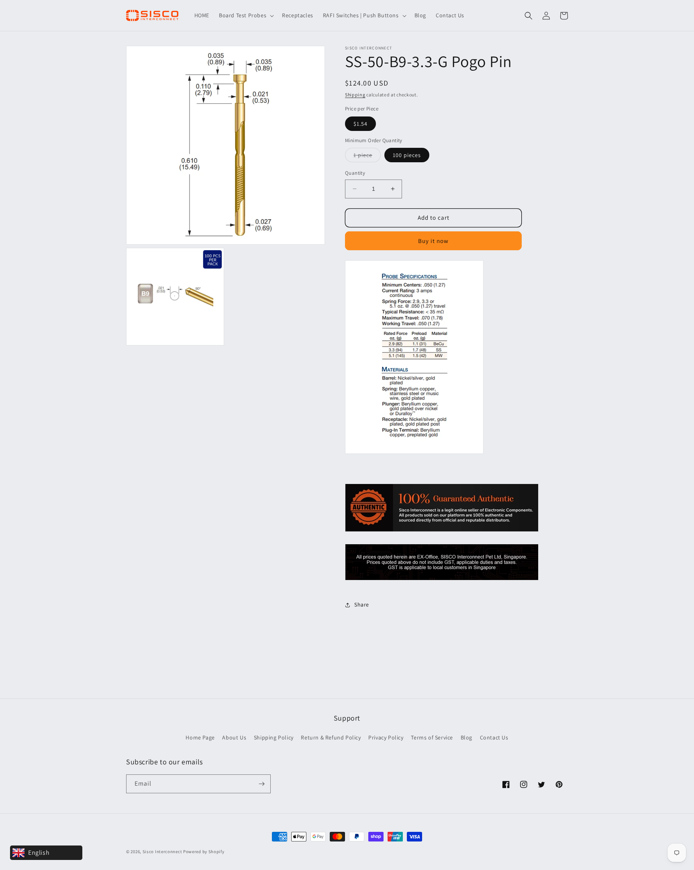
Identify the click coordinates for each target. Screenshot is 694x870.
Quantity (355, 173)
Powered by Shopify (204, 851)
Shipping (355, 95)
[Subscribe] (261, 783)
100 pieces (407, 155)
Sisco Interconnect (162, 851)
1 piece (367, 156)
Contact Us (494, 737)
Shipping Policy (274, 737)
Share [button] (361, 604)
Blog (466, 737)
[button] (245, 15)
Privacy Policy (385, 737)
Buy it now (433, 241)
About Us (234, 737)
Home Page (200, 737)
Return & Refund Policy (331, 737)
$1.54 (360, 123)
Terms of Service (432, 737)
